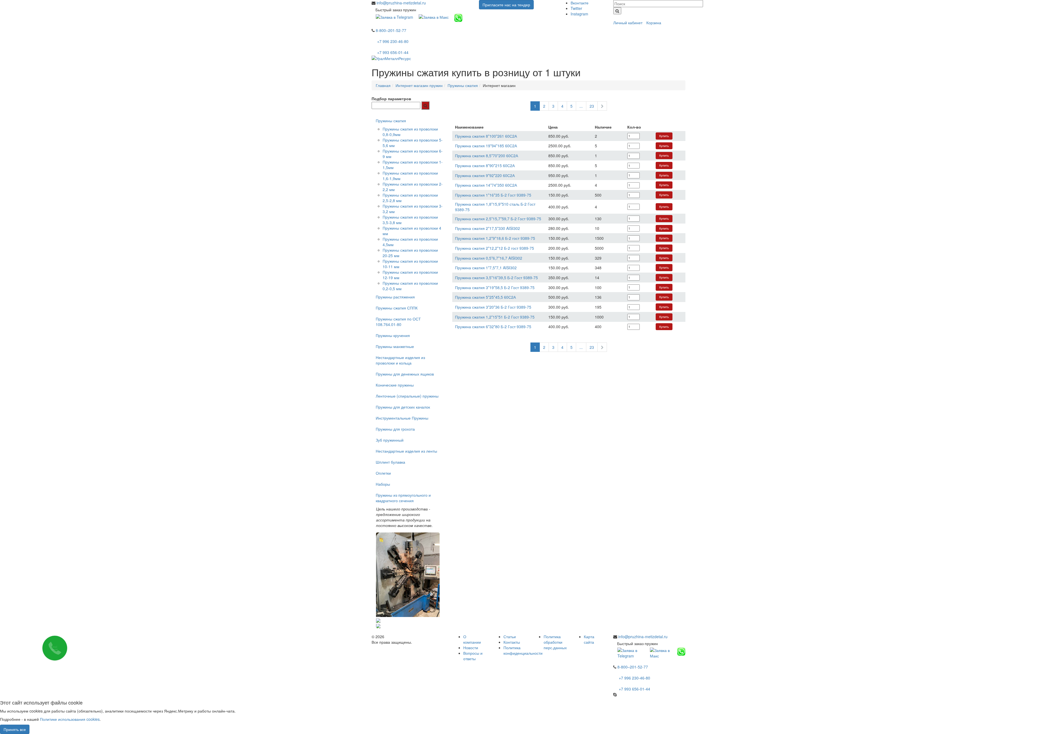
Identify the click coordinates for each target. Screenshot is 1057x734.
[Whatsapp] (458, 17)
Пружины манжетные (395, 346)
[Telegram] (394, 16)
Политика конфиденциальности (523, 650)
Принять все (15, 729)
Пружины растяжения (395, 297)
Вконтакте (580, 3)
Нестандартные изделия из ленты (406, 451)
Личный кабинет (627, 22)
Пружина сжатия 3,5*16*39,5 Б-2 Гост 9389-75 (496, 277)
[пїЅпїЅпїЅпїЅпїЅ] (425, 105)
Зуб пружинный (390, 440)
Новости (470, 647)
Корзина (653, 22)
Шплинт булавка (390, 462)
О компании (472, 639)
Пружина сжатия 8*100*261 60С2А (486, 136)
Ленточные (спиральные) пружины (407, 396)
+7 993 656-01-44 (392, 52)
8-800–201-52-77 (391, 30)
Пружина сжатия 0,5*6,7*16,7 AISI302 (488, 258)
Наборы (383, 484)
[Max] (434, 16)
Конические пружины (395, 385)
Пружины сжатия (391, 120)
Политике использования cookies (70, 719)
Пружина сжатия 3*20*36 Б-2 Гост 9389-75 (493, 307)
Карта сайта (589, 639)
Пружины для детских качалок (403, 407)
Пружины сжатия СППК (397, 308)
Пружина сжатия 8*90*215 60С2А (485, 165)
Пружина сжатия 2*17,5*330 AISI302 (487, 228)
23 (592, 106)
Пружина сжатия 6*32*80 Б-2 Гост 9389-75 (493, 326)
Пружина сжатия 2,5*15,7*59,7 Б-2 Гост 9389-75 (498, 218)
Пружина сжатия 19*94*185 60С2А (486, 145)
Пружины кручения (393, 335)
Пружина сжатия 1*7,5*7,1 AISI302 (486, 267)
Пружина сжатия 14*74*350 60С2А (486, 185)
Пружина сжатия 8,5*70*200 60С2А (486, 155)
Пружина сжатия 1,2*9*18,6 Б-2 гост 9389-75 (495, 238)
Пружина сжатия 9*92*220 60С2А (485, 175)
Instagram (579, 14)
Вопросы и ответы (473, 655)
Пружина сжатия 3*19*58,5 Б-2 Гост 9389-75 (495, 287)
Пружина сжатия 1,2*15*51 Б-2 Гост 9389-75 (495, 317)
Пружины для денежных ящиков (405, 374)
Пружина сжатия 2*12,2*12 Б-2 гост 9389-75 (494, 248)
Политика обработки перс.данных (555, 642)
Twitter (576, 8)
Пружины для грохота (395, 429)
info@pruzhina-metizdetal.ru (401, 3)
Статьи (509, 636)
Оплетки (383, 473)
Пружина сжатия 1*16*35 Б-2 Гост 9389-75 (493, 195)
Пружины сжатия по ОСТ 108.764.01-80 (398, 321)
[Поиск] (617, 10)
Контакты (511, 642)
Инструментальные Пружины (402, 418)
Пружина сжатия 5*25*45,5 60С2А (485, 297)
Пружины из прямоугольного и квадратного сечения (403, 497)
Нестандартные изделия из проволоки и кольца (400, 360)
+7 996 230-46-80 (392, 41)
